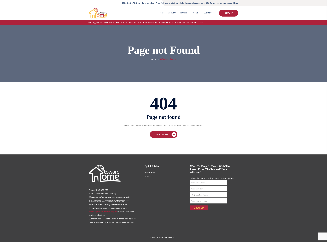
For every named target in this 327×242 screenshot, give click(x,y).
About (171, 13)
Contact (229, 13)
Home (161, 13)
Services (183, 13)
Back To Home (161, 134)
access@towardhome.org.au (103, 211)
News (195, 13)
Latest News (149, 172)
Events (207, 13)
